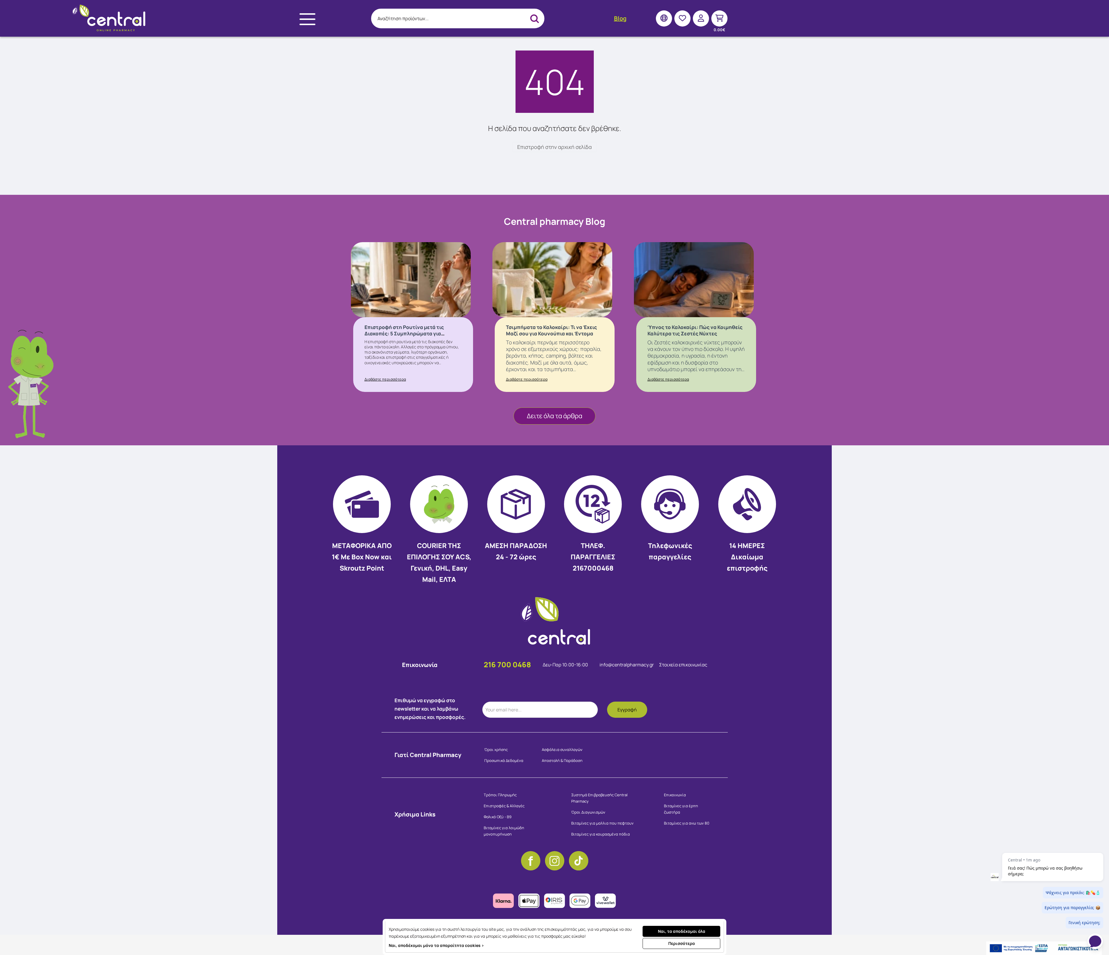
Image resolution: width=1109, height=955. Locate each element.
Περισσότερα (681, 943)
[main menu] (307, 19)
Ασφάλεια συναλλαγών (562, 749)
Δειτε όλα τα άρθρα (554, 416)
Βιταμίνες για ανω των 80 (686, 823)
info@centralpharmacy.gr (627, 664)
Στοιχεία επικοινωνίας (683, 664)
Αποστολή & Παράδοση (562, 760)
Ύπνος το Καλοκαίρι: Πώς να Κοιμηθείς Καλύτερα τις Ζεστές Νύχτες (695, 330)
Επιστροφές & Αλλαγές (504, 805)
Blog (620, 18)
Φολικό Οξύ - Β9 (497, 816)
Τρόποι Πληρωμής (500, 794)
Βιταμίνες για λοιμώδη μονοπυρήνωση (504, 831)
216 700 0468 (507, 664)
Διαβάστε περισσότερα (385, 379)
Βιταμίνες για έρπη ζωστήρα (681, 809)
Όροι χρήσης (496, 749)
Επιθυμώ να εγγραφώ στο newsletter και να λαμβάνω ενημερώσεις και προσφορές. (430, 708)
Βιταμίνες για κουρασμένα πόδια (600, 834)
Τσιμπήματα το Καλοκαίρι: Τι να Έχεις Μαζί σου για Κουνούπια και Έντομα (551, 330)
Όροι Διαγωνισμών (588, 812)
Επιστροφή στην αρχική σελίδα (554, 146)
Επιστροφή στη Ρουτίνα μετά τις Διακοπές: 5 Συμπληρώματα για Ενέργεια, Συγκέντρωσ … (404, 333)
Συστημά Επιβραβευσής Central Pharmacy (599, 798)
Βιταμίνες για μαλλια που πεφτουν (602, 823)
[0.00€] (719, 18)
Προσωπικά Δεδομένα (503, 760)
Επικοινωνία (675, 794)
